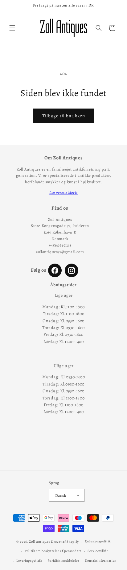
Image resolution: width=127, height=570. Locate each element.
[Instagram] (71, 270)
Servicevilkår (98, 551)
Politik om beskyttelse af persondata (53, 551)
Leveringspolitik (29, 560)
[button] (12, 28)
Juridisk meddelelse (63, 560)
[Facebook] (55, 270)
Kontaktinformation (101, 560)
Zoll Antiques (39, 541)
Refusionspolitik (98, 541)
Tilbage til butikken (63, 116)
